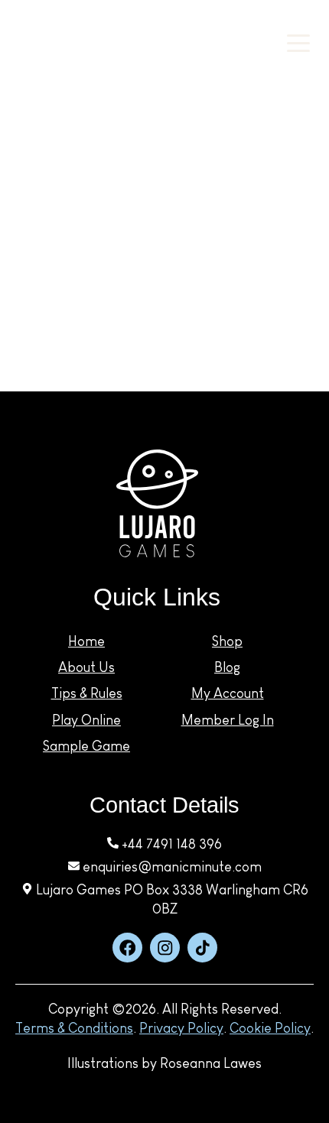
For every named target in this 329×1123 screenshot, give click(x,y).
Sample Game (86, 746)
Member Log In (227, 720)
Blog (227, 667)
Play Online (86, 720)
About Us (86, 667)
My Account (232, 51)
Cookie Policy (270, 1028)
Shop (227, 641)
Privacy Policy (181, 1028)
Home (86, 641)
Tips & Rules (86, 693)
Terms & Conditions (74, 1028)
